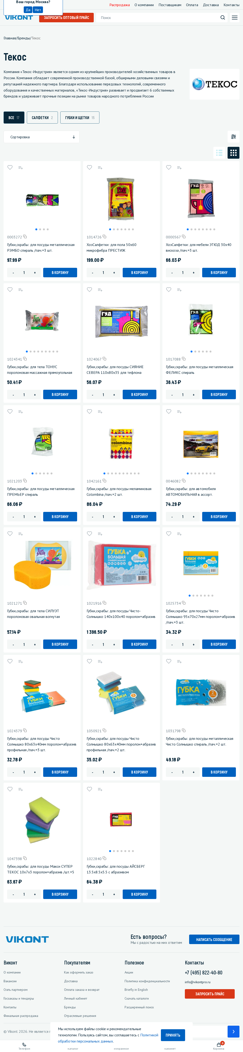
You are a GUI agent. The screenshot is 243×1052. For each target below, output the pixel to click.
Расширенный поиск (139, 1007)
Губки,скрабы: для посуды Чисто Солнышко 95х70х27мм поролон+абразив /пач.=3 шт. (200, 616)
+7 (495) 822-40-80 (203, 972)
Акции (129, 972)
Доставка (211, 4)
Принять (173, 1035)
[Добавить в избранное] (10, 167)
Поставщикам (170, 4)
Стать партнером (16, 989)
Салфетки (42, 117)
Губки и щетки (79, 117)
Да (28, 9)
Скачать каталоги (137, 998)
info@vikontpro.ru (197, 982)
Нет (38, 9)
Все (14, 117)
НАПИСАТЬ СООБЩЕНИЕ (214, 939)
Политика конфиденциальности (147, 981)
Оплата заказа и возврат (81, 989)
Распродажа (119, 4)
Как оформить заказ (78, 972)
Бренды (70, 1007)
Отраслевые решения (80, 1016)
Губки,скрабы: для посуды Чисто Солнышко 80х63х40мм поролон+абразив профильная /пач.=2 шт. (121, 744)
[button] (36, 229)
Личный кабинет (75, 998)
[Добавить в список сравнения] (20, 167)
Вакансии (10, 981)
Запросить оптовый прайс (66, 17)
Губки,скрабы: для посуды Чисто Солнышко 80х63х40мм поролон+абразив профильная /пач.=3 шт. (41, 744)
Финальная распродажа (21, 1016)
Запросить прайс (209, 994)
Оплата (192, 4)
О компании (144, 4)
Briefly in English (136, 989)
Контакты (231, 4)
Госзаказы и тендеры (19, 998)
